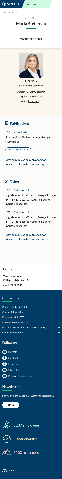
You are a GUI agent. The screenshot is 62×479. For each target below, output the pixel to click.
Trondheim (33, 101)
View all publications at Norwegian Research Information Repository (25, 162)
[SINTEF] (11, 4)
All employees (10, 11)
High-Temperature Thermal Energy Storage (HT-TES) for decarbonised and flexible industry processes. (30, 199)
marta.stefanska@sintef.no (31, 85)
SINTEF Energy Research (33, 91)
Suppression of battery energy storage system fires (27, 139)
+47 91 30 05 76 (31, 81)
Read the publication (18, 149)
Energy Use (37, 96)
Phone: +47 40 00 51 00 (14, 306)
